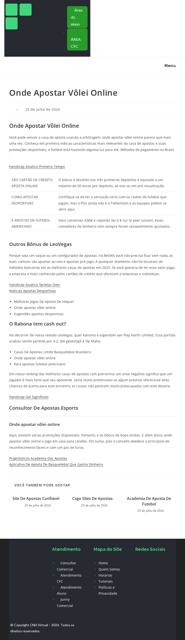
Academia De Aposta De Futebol (149, 501)
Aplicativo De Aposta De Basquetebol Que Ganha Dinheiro (56, 464)
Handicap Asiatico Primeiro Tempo (37, 166)
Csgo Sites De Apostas (92, 498)
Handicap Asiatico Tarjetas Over (34, 284)
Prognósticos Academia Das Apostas (38, 458)
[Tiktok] (12, 23)
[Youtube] (26, 10)
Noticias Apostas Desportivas (32, 290)
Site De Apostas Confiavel (36, 498)
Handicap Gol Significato (28, 397)
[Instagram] (12, 10)
